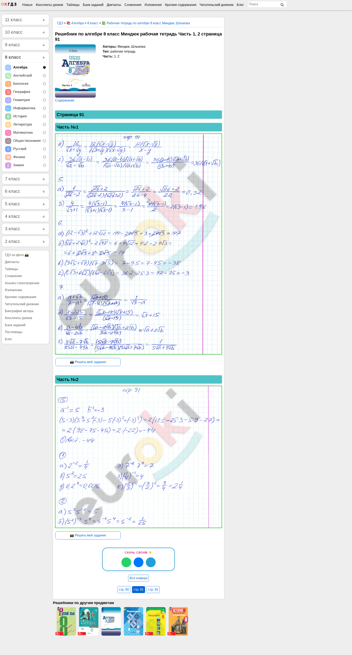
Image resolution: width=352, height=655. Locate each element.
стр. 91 (138, 589)
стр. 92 (153, 589)
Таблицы (73, 5)
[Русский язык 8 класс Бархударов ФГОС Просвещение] (66, 621)
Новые (27, 5)
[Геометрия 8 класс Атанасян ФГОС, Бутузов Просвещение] (133, 621)
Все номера (138, 578)
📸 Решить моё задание (88, 362)
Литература (22, 125)
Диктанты (114, 5)
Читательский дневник (216, 5)
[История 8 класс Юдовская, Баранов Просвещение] (178, 621)
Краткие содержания (180, 5)
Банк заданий (93, 5)
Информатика (24, 108)
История (20, 116)
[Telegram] (151, 562)
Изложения (153, 5)
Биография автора (19, 311)
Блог (240, 5)
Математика (23, 133)
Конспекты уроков (49, 5)
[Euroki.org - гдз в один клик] (9, 5)
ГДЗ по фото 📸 (17, 255)
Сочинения (132, 5)
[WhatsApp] (126, 562)
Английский (22, 76)
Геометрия (21, 100)
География (21, 92)
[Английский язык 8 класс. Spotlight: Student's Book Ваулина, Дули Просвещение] (88, 621)
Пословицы (13, 332)
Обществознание (27, 141)
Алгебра (20, 67)
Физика (19, 157)
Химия (18, 165)
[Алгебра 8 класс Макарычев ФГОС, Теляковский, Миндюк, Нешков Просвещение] (111, 621)
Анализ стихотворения (22, 283)
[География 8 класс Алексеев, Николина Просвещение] (156, 621)
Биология (20, 84)
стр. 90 (124, 589)
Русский (19, 149)
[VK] (138, 562)
